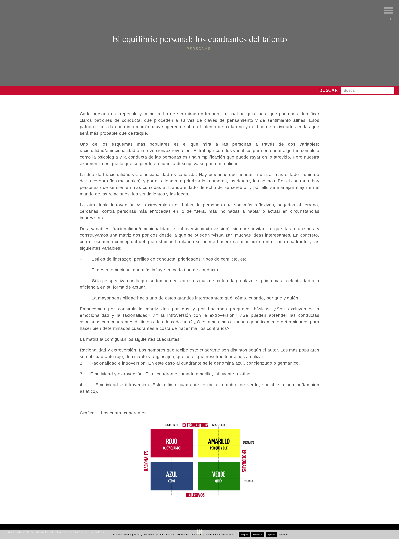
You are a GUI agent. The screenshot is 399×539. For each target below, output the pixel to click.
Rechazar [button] (257, 535)
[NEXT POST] (369, 309)
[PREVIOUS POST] (30, 309)
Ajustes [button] (271, 535)
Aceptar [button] (244, 535)
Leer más (283, 534)
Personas (199, 49)
